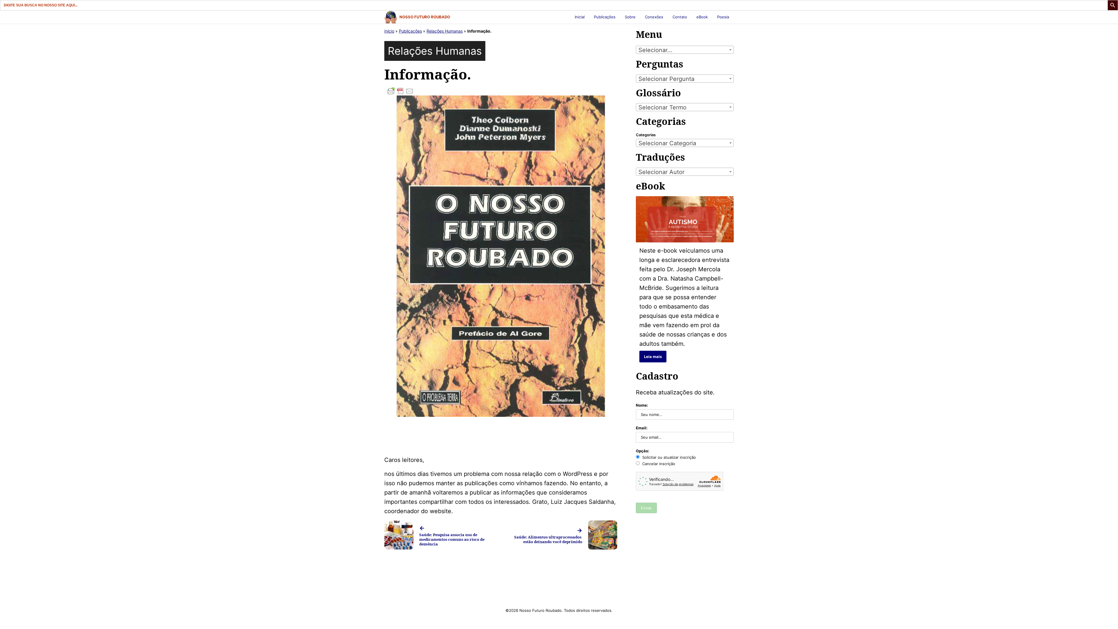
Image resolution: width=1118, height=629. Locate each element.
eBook (702, 17)
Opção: (642, 451)
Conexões (654, 17)
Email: (642, 428)
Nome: (642, 405)
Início (389, 31)
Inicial (580, 17)
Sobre (630, 17)
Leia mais (653, 356)
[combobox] (685, 50)
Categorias (646, 134)
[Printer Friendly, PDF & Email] (500, 91)
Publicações (604, 17)
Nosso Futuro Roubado (424, 17)
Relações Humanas (445, 31)
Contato (680, 17)
